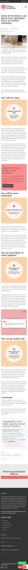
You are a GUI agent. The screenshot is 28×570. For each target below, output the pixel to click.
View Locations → (5, 553)
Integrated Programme (6, 455)
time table (16, 434)
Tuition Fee (5, 529)
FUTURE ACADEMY (10, 563)
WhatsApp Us (22, 563)
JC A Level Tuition (6, 527)
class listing (17, 436)
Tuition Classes (22, 566)
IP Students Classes (6, 522)
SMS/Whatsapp (18, 439)
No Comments (6, 33)
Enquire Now (9, 185)
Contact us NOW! (15, 444)
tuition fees (9, 434)
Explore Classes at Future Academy (14, 477)
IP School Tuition (16, 455)
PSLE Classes (5, 520)
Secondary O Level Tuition (7, 525)
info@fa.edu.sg (8, 542)
